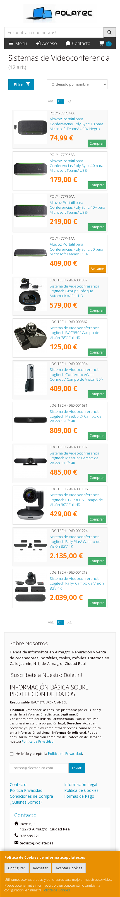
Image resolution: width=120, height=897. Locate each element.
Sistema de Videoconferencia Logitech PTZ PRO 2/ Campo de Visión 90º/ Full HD (76, 499)
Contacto (80, 43)
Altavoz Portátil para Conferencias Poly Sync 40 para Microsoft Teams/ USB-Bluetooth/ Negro (76, 168)
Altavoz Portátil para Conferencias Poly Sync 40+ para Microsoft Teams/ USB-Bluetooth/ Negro (77, 210)
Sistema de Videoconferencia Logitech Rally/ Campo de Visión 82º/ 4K (77, 583)
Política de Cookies (56, 890)
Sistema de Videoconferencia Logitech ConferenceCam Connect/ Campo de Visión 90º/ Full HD (76, 377)
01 (60, 101)
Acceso (49, 43)
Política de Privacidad (38, 741)
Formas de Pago (79, 796)
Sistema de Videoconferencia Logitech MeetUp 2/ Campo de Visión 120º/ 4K (76, 416)
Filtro (18, 84)
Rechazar (40, 868)
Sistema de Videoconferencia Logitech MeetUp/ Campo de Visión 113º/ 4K (75, 458)
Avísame (97, 268)
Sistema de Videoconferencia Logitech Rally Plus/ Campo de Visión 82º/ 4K (75, 541)
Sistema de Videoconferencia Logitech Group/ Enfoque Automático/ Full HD (75, 291)
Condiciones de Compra (31, 796)
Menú (20, 43)
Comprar (97, 143)
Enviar (76, 768)
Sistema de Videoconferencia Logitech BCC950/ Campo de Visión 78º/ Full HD (75, 332)
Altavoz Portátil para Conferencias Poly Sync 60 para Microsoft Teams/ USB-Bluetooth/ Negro (76, 251)
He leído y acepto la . (49, 753)
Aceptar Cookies (69, 868)
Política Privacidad (26, 790)
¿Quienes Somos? (26, 802)
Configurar (16, 868)
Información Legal (80, 784)
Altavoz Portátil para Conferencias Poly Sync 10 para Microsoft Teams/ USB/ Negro (76, 123)
